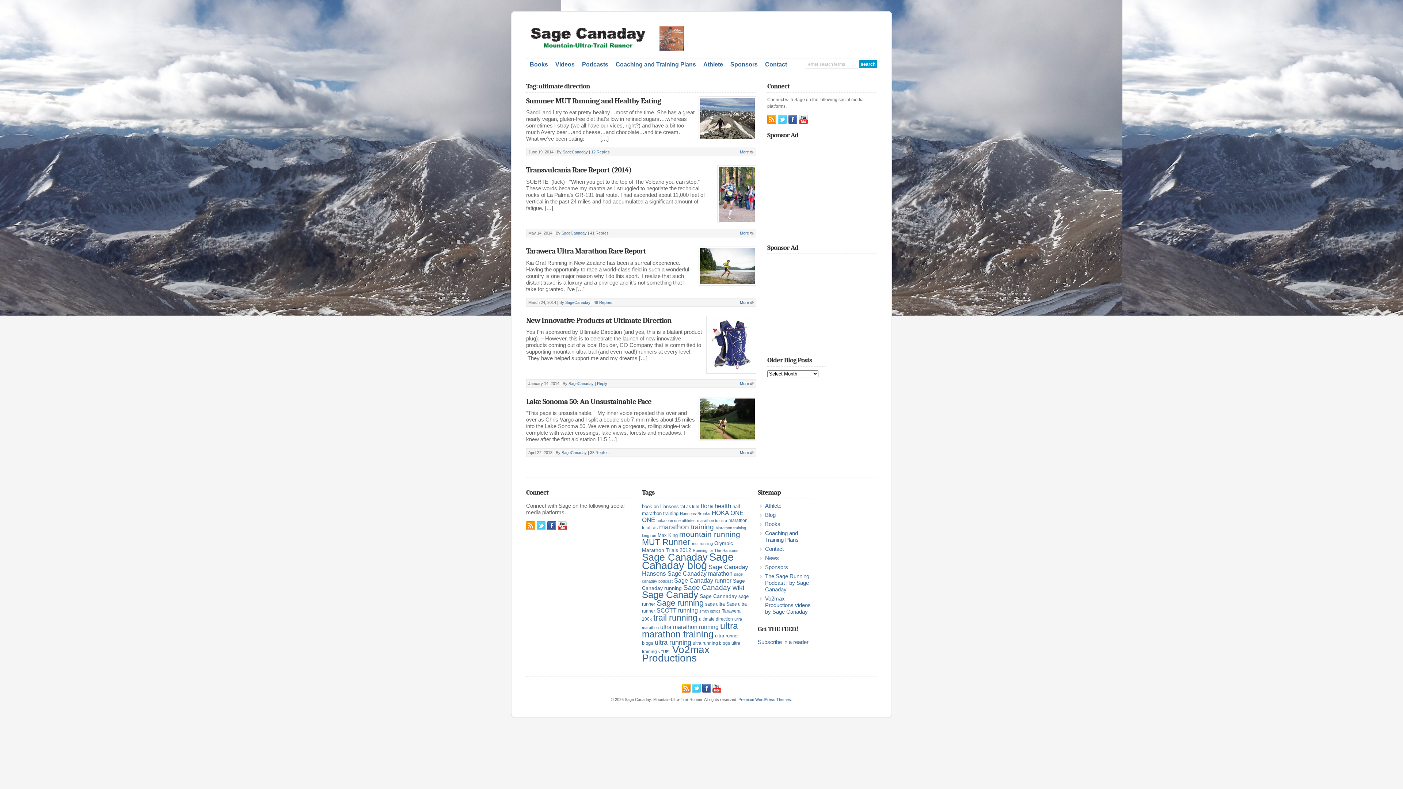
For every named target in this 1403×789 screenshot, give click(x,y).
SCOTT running (677, 610)
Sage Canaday (675, 557)
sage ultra (715, 604)
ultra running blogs (711, 643)
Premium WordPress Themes (764, 699)
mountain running (709, 534)
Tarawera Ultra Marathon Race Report (586, 251)
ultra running (673, 642)
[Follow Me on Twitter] (782, 119)
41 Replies (599, 233)
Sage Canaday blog (688, 561)
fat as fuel (689, 506)
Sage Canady (670, 594)
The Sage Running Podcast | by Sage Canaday (787, 582)
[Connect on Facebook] (792, 119)
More (744, 152)
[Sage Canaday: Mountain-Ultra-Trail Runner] (612, 49)
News (772, 558)
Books (539, 64)
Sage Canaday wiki (713, 587)
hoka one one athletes (676, 520)
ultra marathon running (689, 627)
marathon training (686, 527)
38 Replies (599, 452)
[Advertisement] (791, 37)
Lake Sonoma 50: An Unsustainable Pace (588, 401)
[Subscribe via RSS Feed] (771, 119)
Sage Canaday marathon (700, 574)
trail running (675, 617)
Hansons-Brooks (695, 513)
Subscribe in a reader (783, 642)
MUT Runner (666, 542)
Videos (565, 64)
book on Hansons (660, 506)
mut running (702, 543)
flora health (716, 506)
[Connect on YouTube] (803, 119)
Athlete (713, 64)
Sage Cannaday (718, 596)
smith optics (709, 611)
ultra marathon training (690, 630)
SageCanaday (575, 152)
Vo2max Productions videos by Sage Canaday (788, 605)
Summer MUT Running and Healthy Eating (593, 100)
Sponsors (744, 64)
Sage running (680, 602)
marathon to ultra (712, 520)
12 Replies (600, 152)
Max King (668, 535)
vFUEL (664, 651)
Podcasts (595, 64)
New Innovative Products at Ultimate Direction (599, 320)
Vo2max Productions (676, 654)
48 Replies (603, 302)
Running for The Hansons (715, 550)
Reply (602, 383)
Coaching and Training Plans (656, 64)
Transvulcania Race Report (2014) (579, 169)
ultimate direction (716, 619)
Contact (776, 64)
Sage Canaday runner (702, 581)
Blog (770, 515)
